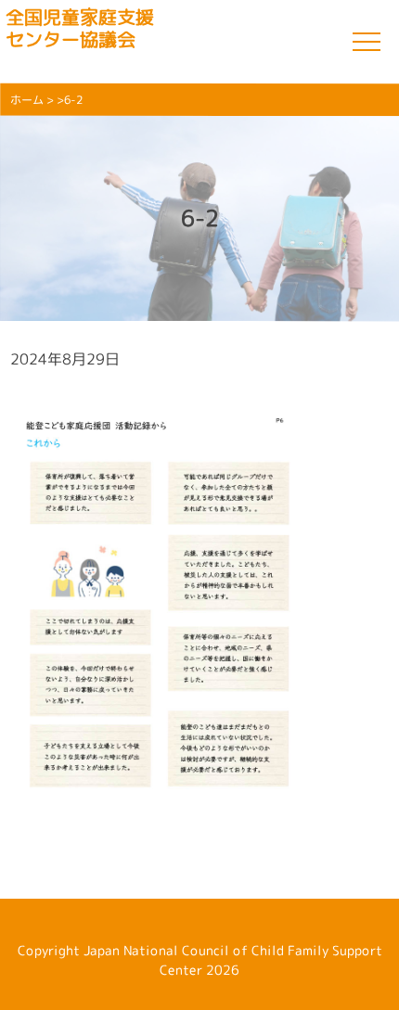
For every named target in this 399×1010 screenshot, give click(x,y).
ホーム (27, 100)
